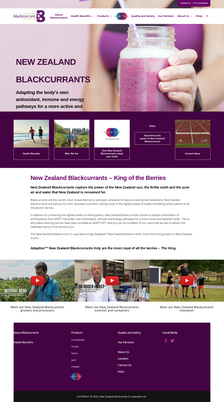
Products (103, 16)
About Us (183, 16)
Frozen (75, 346)
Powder (75, 366)
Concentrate (77, 339)
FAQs (199, 16)
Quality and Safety (143, 16)
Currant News (192, 153)
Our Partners (166, 16)
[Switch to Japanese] (207, 16)
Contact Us (185, 3)
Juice (73, 359)
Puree (74, 353)
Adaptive (121, 16)
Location (123, 358)
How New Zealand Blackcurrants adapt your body (112, 153)
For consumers (201, 3)
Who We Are (71, 153)
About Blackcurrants (59, 16)
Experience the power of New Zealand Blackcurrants (152, 138)
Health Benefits (81, 16)
